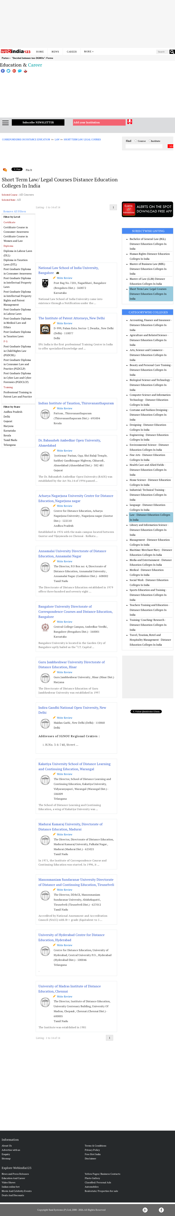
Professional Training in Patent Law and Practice (18, 394)
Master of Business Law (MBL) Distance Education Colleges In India (148, 269)
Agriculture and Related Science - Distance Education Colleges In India (149, 340)
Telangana (10, 444)
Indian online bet (11, 1186)
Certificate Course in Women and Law (16, 238)
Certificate (9, 222)
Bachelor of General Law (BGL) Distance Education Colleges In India (148, 244)
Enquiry (6, 1154)
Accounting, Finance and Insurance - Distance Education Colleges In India (151, 325)
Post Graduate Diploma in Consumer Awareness (18, 271)
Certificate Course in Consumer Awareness (16, 229)
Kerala (7, 435)
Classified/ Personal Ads (98, 1182)
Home (40, 51)
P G (6, 341)
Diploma (8, 245)
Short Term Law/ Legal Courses (82, 139)
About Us (7, 1145)
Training (8, 387)
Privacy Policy (92, 1149)
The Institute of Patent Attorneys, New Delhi (71, 318)
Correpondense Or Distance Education (26, 139)
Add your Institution (87, 122)
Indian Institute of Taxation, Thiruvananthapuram (76, 403)
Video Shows (8, 1182)
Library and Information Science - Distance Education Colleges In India (149, 529)
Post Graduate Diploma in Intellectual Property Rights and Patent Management (17, 298)
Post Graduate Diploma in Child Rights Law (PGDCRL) (17, 351)
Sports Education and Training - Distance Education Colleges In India (148, 594)
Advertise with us (11, 1149)
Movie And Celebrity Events (17, 1191)
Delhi (7, 416)
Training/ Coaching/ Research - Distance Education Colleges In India (148, 624)
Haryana (9, 426)
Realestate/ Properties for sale (101, 1191)
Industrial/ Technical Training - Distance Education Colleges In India (148, 494)
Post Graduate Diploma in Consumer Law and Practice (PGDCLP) (17, 364)
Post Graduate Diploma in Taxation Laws (17, 334)
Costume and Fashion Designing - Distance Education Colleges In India (149, 414)
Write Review (64, 278)
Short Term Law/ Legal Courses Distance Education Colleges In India (148, 293)
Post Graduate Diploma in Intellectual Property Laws (17, 282)
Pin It (29, 170)
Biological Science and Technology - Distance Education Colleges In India (150, 385)
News (55, 51)
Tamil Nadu (10, 440)
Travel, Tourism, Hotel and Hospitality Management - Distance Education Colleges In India (150, 640)
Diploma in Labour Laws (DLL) (18, 253)
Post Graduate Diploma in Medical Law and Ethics (17, 323)
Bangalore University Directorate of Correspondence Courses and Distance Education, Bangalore (75, 611)
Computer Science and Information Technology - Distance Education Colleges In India (150, 399)
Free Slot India (92, 1154)
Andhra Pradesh (13, 411)
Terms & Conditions (95, 1145)
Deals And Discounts (13, 1195)
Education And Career (13, 1178)
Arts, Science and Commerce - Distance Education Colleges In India (148, 355)
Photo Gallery (92, 1178)
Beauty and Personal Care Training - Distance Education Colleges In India (151, 370)
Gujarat (8, 421)
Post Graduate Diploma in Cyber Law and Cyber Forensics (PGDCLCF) (17, 378)
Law (57, 139)
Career (72, 51)
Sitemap (6, 1158)
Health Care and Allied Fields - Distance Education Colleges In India (148, 469)
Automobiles (92, 1186)
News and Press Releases (15, 1173)
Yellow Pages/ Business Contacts (102, 1173)
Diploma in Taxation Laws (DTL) (16, 262)
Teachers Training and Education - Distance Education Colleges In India (149, 610)
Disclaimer (90, 1158)
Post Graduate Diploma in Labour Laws (17, 312)
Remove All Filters (14, 211)
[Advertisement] (87, 24)
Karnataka (10, 430)
